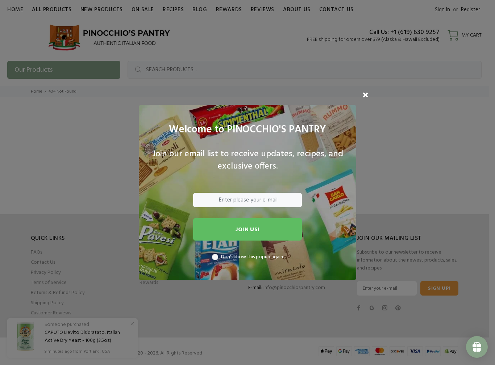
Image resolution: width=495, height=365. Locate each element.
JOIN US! (247, 229)
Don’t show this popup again (252, 257)
